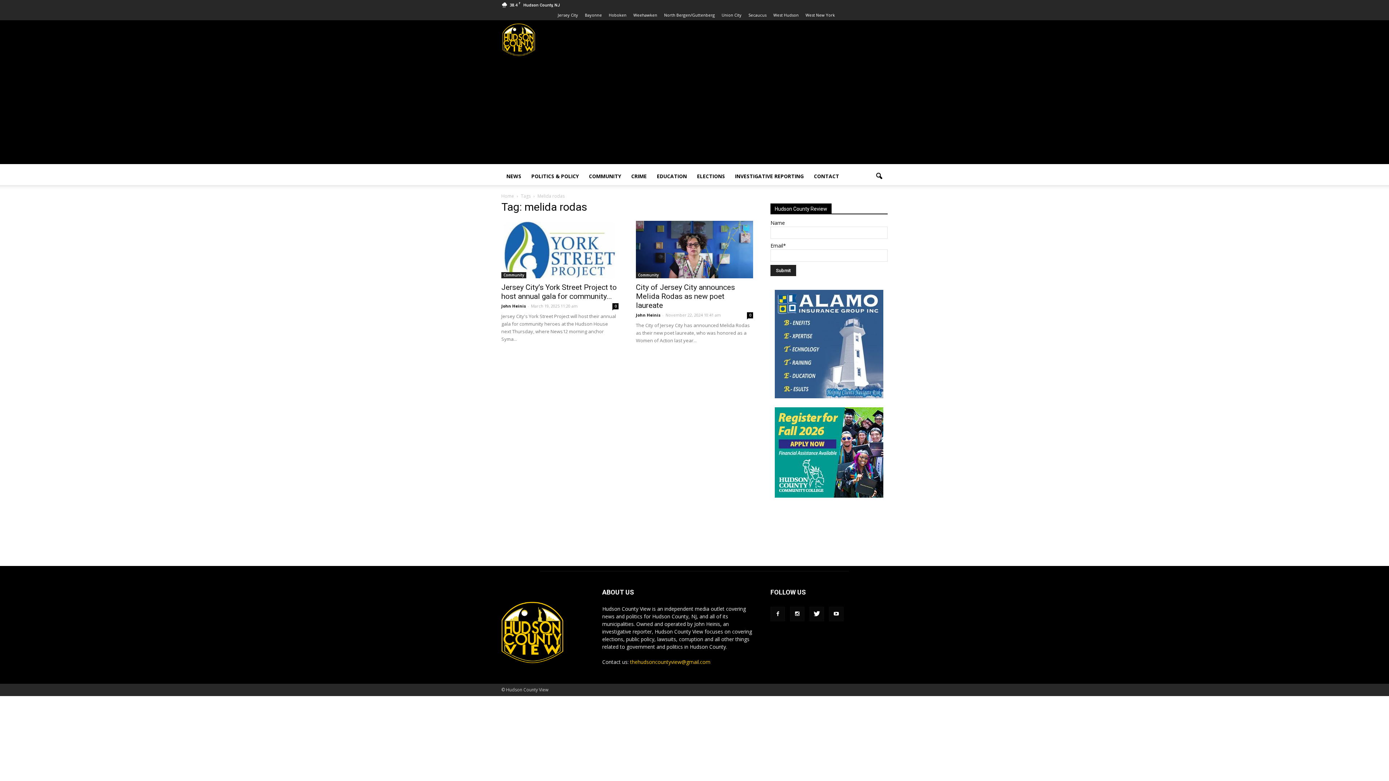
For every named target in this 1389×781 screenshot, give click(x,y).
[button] (879, 176)
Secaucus (757, 15)
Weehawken (645, 15)
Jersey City (568, 15)
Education (672, 176)
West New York (820, 15)
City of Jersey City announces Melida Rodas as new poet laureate (685, 296)
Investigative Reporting (769, 176)
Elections (711, 176)
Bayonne (593, 15)
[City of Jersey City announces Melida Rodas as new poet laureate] (694, 249)
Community (605, 176)
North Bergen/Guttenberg (689, 15)
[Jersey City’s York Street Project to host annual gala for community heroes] (560, 249)
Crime (639, 176)
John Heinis (513, 306)
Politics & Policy (555, 176)
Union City (732, 15)
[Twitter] (817, 614)
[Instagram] (797, 614)
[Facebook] (777, 614)
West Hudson (786, 15)
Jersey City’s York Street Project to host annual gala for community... (559, 292)
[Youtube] (836, 614)
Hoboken (617, 15)
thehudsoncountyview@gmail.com (670, 661)
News (513, 176)
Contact (826, 176)
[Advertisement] (694, 113)
